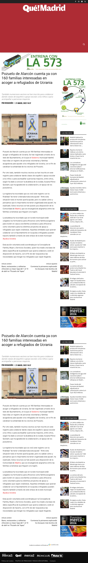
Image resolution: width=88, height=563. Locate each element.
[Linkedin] (30, 108)
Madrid (18, 209)
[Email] (35, 108)
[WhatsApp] (19, 108)
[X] (85, 1)
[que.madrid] (44, 8)
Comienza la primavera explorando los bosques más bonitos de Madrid (44, 268)
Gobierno (35, 158)
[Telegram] (82, 1)
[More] (40, 108)
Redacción (9, 103)
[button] (83, 44)
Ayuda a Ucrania (9, 239)
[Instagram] (78, 1)
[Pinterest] (14, 108)
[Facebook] (75, 1)
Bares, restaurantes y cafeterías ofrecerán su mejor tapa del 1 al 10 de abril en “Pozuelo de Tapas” (15, 268)
